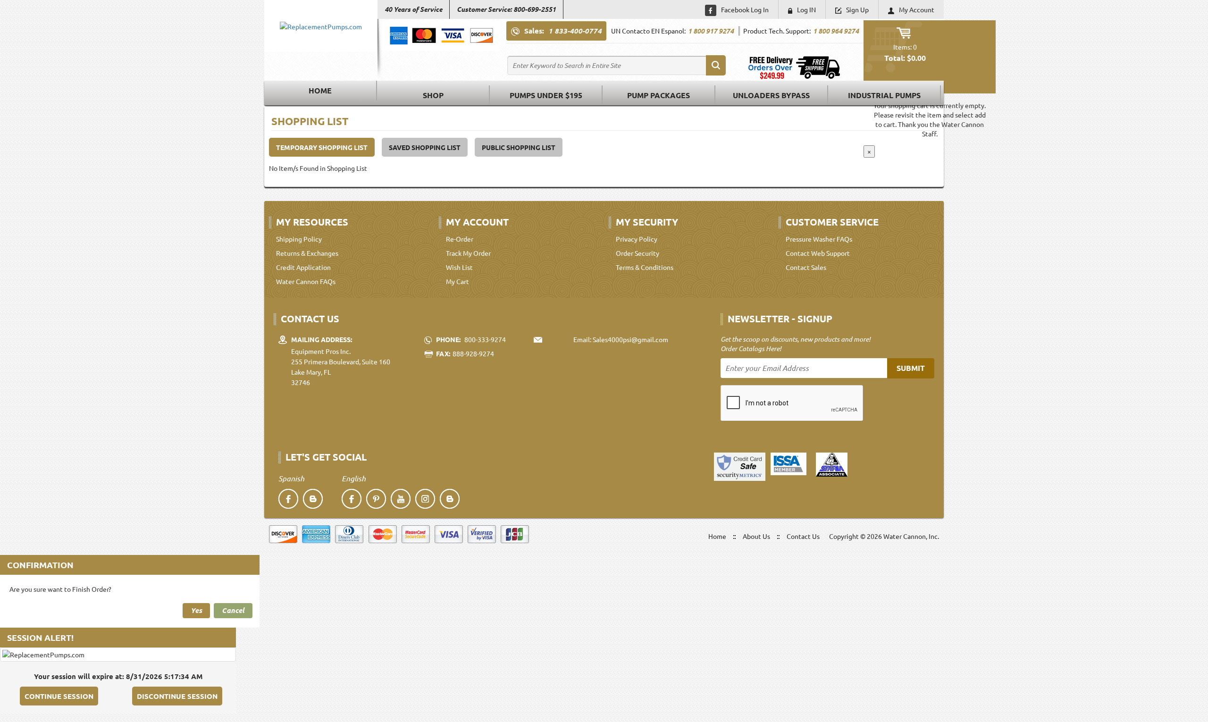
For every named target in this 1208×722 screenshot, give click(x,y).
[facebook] (288, 499)
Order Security (637, 253)
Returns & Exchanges (307, 253)
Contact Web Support (818, 253)
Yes (196, 610)
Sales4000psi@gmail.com (630, 339)
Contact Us (803, 536)
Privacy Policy (636, 239)
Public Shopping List (518, 147)
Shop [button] (433, 95)
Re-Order (459, 239)
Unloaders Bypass (771, 95)
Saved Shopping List (425, 147)
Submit (911, 368)
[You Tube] (401, 499)
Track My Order (468, 253)
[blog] (313, 499)
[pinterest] (376, 499)
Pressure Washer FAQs (819, 239)
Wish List (459, 267)
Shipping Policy (299, 239)
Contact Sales (806, 267)
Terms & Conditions (644, 267)
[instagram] (425, 499)
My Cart (457, 281)
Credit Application (303, 267)
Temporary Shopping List (322, 147)
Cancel (233, 610)
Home (320, 90)
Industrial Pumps (884, 95)
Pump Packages (658, 95)
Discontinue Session (177, 696)
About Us (756, 536)
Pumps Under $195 (546, 95)
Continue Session (59, 696)
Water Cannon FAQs (306, 281)
